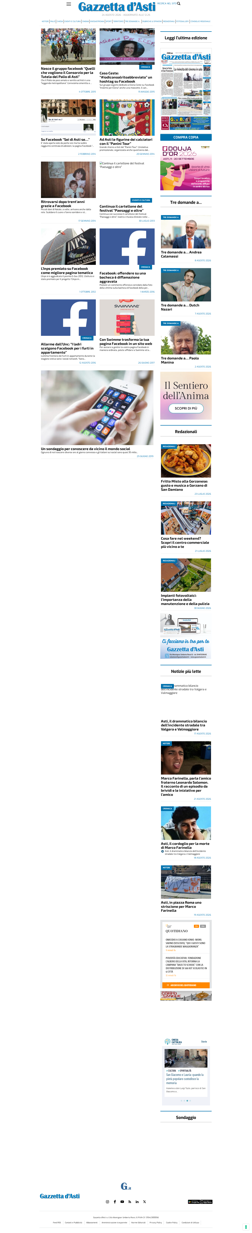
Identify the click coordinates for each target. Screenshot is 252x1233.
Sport (109, 21)
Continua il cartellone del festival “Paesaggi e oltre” (121, 208)
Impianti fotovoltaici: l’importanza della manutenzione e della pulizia (185, 599)
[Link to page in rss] (129, 1201)
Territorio (118, 21)
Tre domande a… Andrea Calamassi (181, 254)
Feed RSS (57, 1222)
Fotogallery (182, 21)
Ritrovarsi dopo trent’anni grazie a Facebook (63, 203)
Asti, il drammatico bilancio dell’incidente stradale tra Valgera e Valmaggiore (184, 725)
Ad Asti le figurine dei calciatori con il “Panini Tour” (126, 141)
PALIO (52, 21)
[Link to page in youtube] (122, 1201)
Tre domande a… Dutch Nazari (180, 307)
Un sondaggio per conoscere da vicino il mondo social (85, 448)
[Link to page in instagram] (107, 1201)
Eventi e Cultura (72, 21)
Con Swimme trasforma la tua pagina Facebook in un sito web (126, 341)
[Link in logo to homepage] (68, 1196)
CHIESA (60, 21)
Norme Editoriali (138, 1222)
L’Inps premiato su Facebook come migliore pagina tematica (67, 270)
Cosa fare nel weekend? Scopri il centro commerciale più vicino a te (185, 542)
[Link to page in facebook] (114, 1201)
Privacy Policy (156, 1222)
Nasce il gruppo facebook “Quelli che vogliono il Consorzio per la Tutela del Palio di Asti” (68, 72)
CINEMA (85, 21)
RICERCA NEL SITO (167, 3)
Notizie (45, 21)
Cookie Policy (171, 1222)
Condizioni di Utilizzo (190, 1222)
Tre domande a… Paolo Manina (180, 360)
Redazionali (169, 21)
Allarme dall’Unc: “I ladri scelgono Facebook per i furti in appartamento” (67, 348)
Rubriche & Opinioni (152, 21)
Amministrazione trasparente (115, 1222)
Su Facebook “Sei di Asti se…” (65, 139)
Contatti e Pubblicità (74, 1222)
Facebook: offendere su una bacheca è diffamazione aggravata (123, 277)
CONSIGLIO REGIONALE (200, 21)
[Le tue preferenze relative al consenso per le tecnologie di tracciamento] (246, 1227)
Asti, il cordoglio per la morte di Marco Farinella (185, 845)
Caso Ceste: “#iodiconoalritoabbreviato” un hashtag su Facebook (126, 77)
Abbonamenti (92, 1222)
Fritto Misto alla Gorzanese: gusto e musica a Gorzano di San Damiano (184, 485)
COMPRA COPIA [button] (186, 137)
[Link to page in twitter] (144, 1201)
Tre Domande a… (133, 21)
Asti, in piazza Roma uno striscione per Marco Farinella (181, 906)
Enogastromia (97, 21)
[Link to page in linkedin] (137, 1201)
